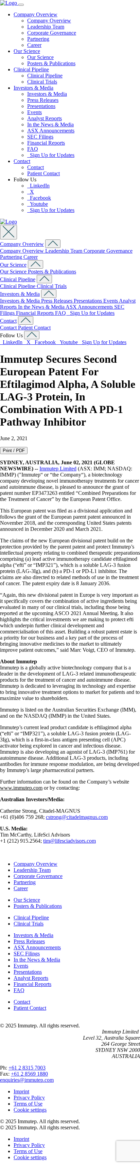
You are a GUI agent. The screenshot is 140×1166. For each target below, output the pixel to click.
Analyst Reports (44, 118)
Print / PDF (14, 450)
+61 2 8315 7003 (27, 1068)
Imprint (21, 1091)
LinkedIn (38, 186)
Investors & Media (33, 88)
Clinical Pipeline (31, 69)
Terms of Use (28, 1104)
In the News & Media (50, 124)
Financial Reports (46, 143)
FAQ (32, 149)
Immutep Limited (57, 468)
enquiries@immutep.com (27, 1080)
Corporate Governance (51, 33)
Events (34, 112)
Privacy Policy (29, 1097)
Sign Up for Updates (50, 155)
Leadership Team (45, 27)
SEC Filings (40, 137)
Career (34, 45)
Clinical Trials (42, 82)
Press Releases (42, 100)
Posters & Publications (51, 63)
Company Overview (35, 14)
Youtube (37, 204)
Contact (22, 161)
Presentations (41, 106)
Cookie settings (30, 1110)
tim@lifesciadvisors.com (69, 841)
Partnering (38, 39)
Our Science (27, 51)
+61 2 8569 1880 (29, 1074)
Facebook (39, 198)
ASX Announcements (50, 130)
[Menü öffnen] (21, 5)
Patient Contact (43, 173)
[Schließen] (8, 232)
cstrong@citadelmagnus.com (77, 817)
